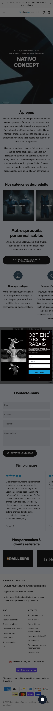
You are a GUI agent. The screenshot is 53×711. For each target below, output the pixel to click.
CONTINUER (39, 372)
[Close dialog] (50, 332)
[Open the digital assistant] (42, 699)
